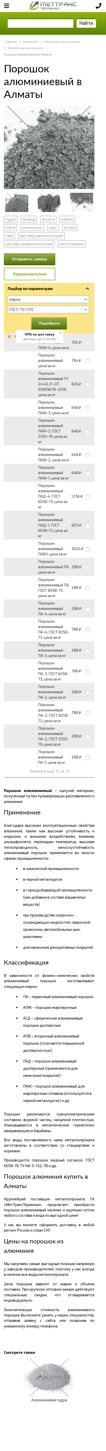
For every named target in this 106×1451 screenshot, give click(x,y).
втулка (70, 227)
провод (28, 219)
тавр (9, 235)
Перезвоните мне (30, 274)
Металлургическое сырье (62, 41)
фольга (48, 219)
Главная (10, 41)
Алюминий (30, 41)
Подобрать (49, 323)
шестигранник (71, 243)
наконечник (32, 227)
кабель (67, 219)
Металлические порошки (25, 48)
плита (10, 227)
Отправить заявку (29, 258)
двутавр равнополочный (41, 235)
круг (53, 227)
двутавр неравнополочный (29, 243)
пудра (10, 219)
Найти (86, 23)
